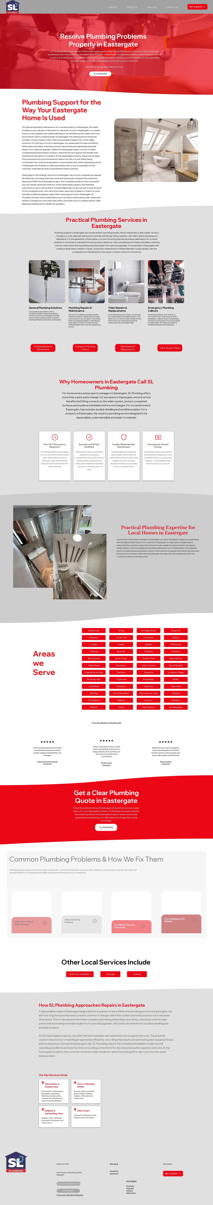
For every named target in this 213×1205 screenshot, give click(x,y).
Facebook (114, 1171)
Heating (129, 1190)
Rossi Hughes (165, 761)
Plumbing (130, 1186)
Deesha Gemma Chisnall (47, 761)
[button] (109, 7)
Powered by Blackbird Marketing (70, 1195)
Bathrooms (131, 1193)
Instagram (114, 1173)
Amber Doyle (106, 763)
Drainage (130, 1188)
